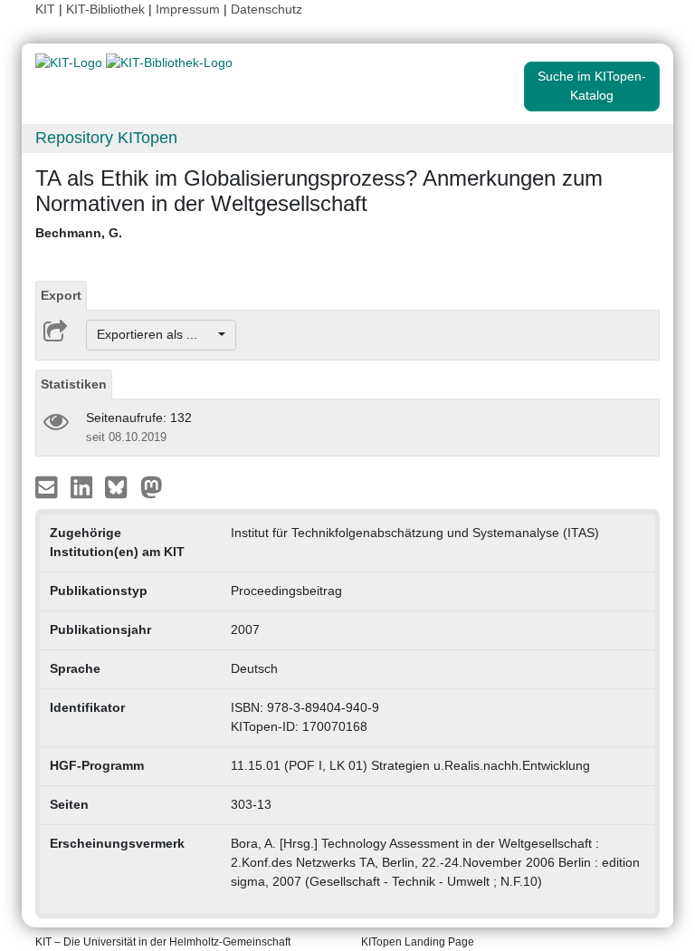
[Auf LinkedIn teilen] (84, 485)
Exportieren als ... (156, 334)
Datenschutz (266, 9)
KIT (45, 9)
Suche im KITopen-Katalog (592, 85)
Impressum (188, 9)
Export (61, 295)
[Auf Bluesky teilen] (121, 485)
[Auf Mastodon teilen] (151, 485)
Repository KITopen (106, 138)
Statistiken (74, 384)
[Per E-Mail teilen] (48, 485)
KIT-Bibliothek (107, 9)
